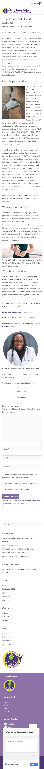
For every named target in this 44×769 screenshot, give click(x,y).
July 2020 (5, 593)
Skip (26, 764)
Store (6, 705)
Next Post (22, 397)
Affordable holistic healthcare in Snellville (17, 549)
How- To (5, 617)
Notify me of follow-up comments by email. (20, 483)
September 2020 (8, 589)
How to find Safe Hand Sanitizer (14, 556)
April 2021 (6, 585)
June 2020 (6, 596)
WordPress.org (8, 644)
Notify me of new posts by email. (16, 489)
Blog (5, 708)
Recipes (5, 620)
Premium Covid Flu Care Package (14, 553)
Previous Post (22, 391)
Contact (7, 711)
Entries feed (6, 637)
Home (6, 702)
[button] (3, 3)
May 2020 (6, 600)
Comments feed (8, 641)
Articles (20, 27)
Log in (4, 633)
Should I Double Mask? (10, 545)
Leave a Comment (9, 27)
